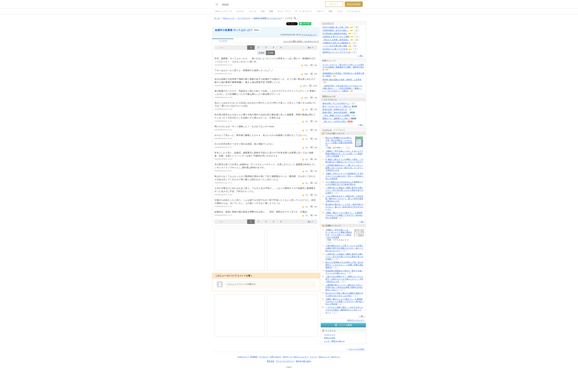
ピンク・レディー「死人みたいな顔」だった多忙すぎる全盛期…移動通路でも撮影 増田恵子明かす (343, 67)
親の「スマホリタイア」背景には (336, 106)
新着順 (261, 53)
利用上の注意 (329, 338)
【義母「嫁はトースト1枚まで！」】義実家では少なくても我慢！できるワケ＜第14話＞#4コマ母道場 (344, 215)
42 (353, 115)
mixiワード (335, 357)
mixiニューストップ (223, 11)
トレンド (252, 11)
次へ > (310, 48)
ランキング (327, 130)
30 (356, 40)
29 (355, 46)
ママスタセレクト (309, 35)
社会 (263, 11)
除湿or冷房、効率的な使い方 (334, 109)
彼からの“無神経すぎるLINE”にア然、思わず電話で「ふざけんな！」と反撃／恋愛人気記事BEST (339, 141)
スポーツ (320, 11)
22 (354, 52)
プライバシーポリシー (285, 361)
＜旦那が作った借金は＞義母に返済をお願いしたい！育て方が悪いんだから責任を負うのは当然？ (344, 190)
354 (350, 121)
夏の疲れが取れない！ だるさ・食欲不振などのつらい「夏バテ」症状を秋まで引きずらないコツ (344, 207)
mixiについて (243, 357)
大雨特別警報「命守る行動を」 (335, 30)
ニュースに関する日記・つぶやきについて (301, 41)
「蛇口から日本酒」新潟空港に (335, 40)
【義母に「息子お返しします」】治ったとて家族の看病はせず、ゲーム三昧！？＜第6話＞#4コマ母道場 (344, 153)
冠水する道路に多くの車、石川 (335, 27)
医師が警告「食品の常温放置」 (335, 112)
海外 (331, 11)
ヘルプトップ (329, 335)
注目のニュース (329, 96)
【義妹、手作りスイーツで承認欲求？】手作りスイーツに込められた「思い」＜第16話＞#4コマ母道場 (344, 176)
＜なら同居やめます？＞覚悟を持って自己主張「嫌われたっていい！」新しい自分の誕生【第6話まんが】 (344, 198)
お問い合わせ (275, 357)
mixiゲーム (287, 357)
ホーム (217, 18)
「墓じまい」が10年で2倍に (334, 121)
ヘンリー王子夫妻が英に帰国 (334, 46)
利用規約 (254, 357)
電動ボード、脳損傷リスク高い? (336, 118)
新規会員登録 (353, 4)
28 (356, 27)
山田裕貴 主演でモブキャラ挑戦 (336, 37)
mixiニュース (228, 18)
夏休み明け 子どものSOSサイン (336, 103)
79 (353, 118)
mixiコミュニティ (300, 357)
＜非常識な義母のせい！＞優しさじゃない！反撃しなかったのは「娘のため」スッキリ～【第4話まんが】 (344, 167)
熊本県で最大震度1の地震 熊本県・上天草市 (342, 80)
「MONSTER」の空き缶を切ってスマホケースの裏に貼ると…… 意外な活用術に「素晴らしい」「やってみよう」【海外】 (342, 88)
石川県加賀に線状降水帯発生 (334, 34)
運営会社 (270, 361)
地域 (271, 11)
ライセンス (264, 357)
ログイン (334, 4)
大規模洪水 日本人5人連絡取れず (336, 43)
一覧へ (361, 56)
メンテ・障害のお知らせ (334, 341)
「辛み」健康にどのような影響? (336, 115)
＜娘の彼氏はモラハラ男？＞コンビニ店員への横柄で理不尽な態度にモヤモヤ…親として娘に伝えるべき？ (344, 248)
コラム (340, 11)
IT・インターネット (303, 11)
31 (354, 43)
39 (353, 103)
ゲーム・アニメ (284, 11)
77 (352, 112)
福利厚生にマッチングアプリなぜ (336, 52)
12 (356, 30)
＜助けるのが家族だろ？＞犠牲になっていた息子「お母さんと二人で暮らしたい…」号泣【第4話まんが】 (344, 279)
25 (350, 109)
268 (354, 106)
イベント (313, 357)
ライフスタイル (353, 11)
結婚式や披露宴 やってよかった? (267, 18)
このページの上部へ (356, 349)
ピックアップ (328, 23)
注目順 (270, 53)
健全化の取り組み (303, 361)
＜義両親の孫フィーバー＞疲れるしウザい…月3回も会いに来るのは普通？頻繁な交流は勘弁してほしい (344, 287)
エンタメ (240, 11)
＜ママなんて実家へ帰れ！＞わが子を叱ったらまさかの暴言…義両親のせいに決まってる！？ (344, 310)
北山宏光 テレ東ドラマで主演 (335, 49)
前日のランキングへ (355, 320)
